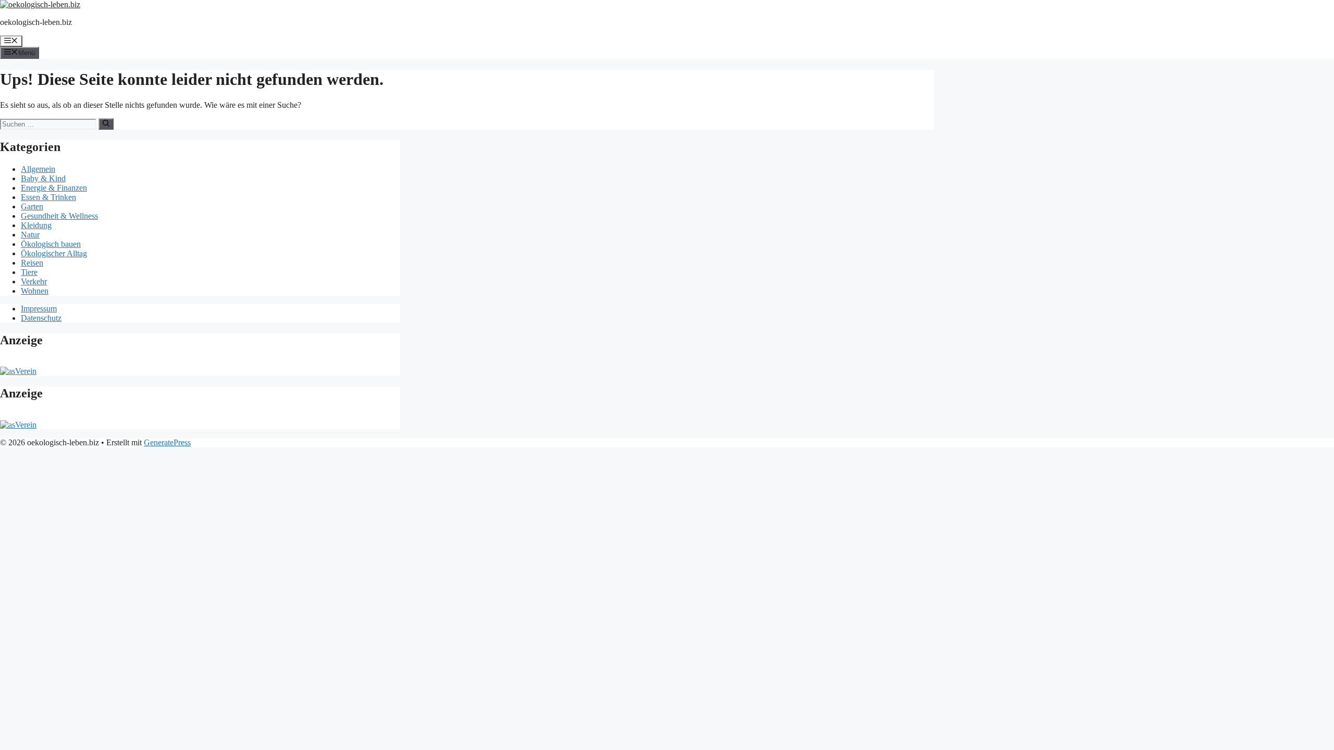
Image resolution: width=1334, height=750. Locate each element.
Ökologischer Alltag (54, 253)
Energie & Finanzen (54, 187)
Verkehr (34, 281)
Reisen (32, 262)
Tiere (29, 272)
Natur (30, 234)
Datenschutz (41, 318)
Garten (32, 206)
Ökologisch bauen (51, 244)
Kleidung (36, 225)
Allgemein (38, 169)
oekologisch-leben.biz (36, 22)
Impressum (39, 308)
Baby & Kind (43, 178)
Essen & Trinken (48, 197)
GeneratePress (167, 442)
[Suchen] (106, 124)
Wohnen (34, 290)
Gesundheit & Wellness (59, 215)
